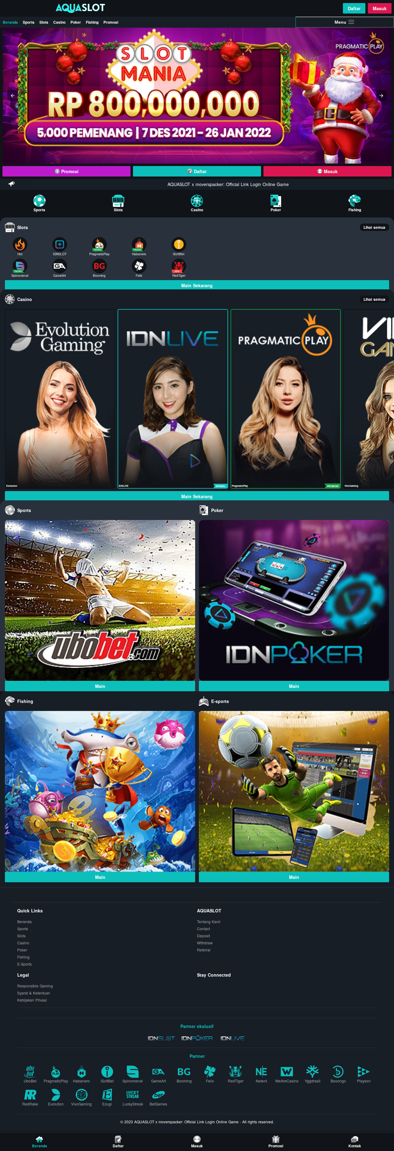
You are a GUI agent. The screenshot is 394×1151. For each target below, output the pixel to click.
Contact (203, 928)
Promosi (110, 22)
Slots (43, 22)
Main (100, 686)
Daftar (354, 8)
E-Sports (24, 963)
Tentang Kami (208, 921)
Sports (28, 22)
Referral (204, 949)
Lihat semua (374, 227)
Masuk (380, 8)
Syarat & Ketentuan (33, 992)
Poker (75, 22)
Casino (59, 22)
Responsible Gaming (35, 985)
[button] (12, 95)
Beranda (10, 22)
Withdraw (205, 942)
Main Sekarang (197, 285)
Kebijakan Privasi (32, 999)
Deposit (203, 935)
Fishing (92, 22)
